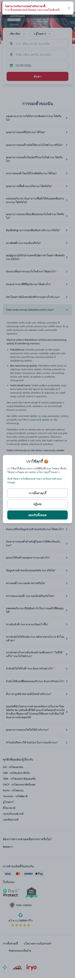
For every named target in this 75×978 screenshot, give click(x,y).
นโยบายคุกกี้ (43, 472)
